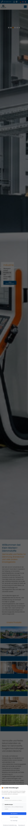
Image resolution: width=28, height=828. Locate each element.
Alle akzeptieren (14, 813)
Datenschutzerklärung (10, 825)
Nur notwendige (14, 820)
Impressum (21, 825)
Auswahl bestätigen (14, 817)
